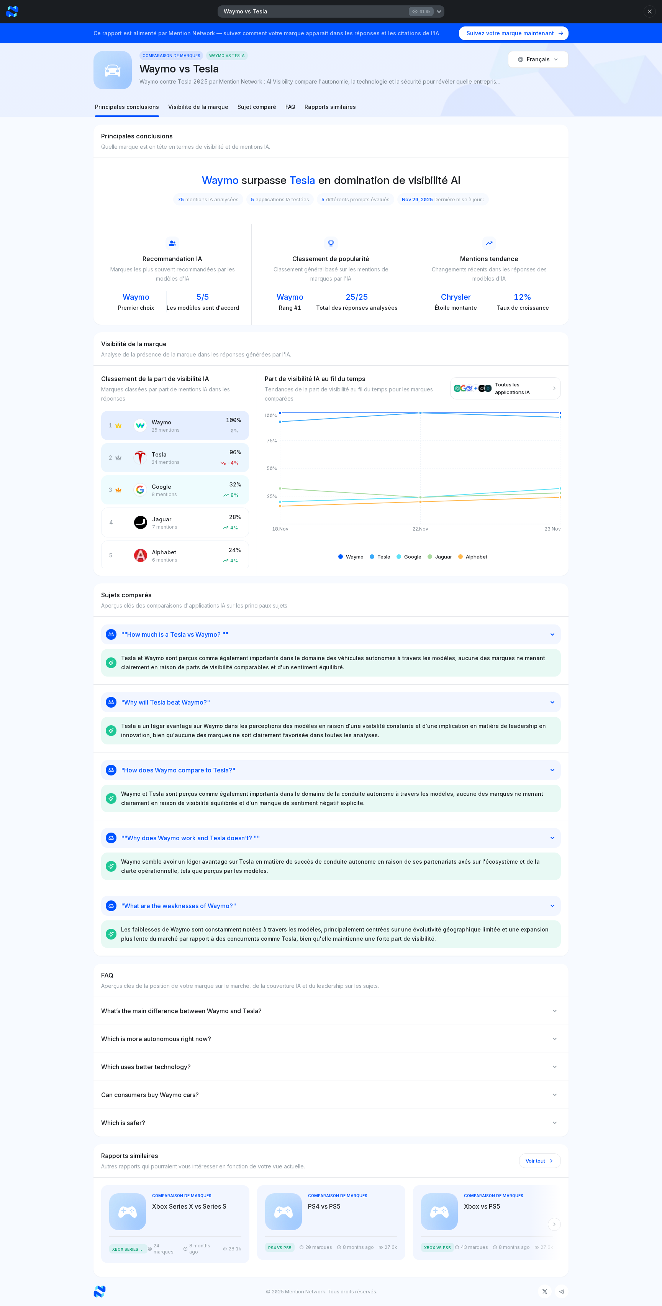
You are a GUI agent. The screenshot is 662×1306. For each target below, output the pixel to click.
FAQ (290, 106)
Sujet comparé (257, 106)
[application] (413, 478)
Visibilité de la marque (198, 106)
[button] (351, 556)
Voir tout (535, 1161)
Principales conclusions (127, 106)
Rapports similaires (330, 106)
